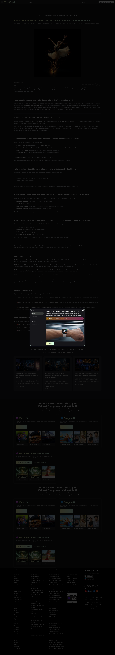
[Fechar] (83, 310)
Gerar (49, 343)
